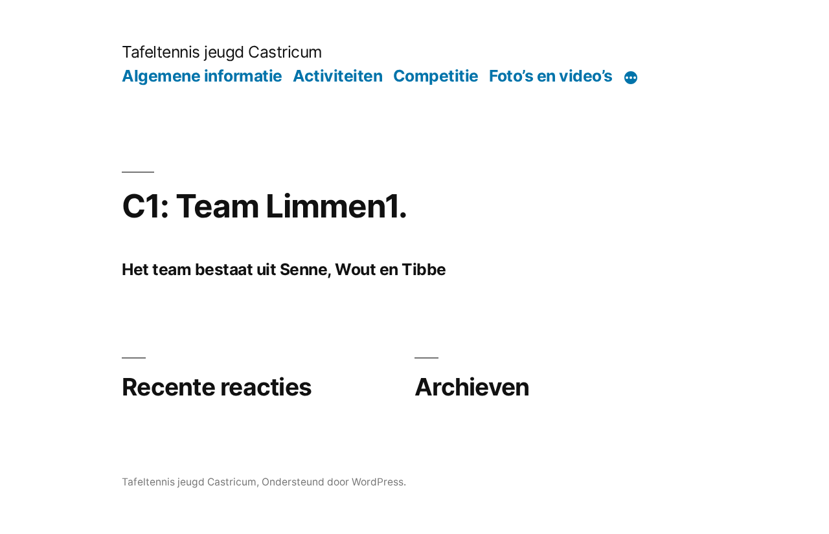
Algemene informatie (202, 75)
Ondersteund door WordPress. (334, 482)
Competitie (436, 75)
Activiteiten (337, 75)
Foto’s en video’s (551, 75)
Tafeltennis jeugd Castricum (222, 51)
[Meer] (631, 78)
